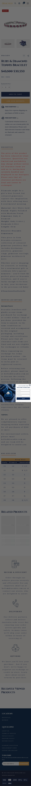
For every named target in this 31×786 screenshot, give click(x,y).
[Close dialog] (30, 385)
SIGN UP (23, 398)
